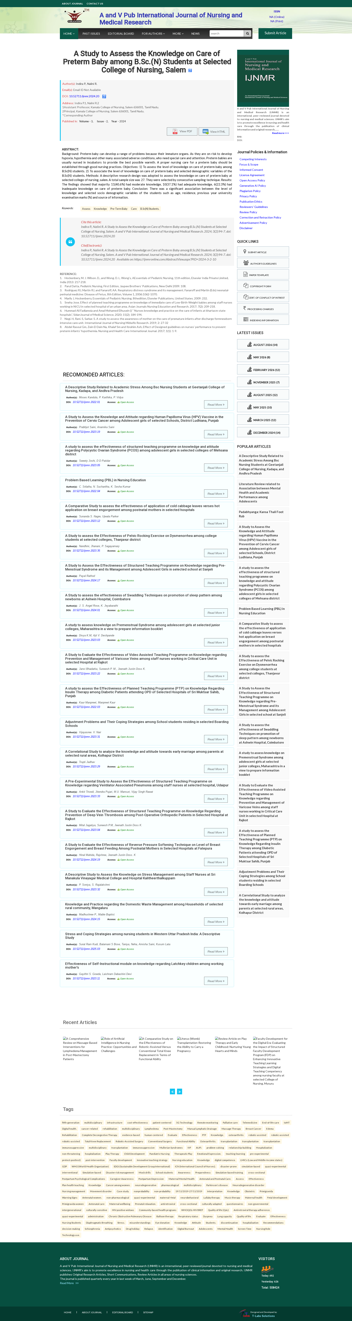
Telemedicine (250, 1122)
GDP (64, 1166)
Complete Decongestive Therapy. (99, 1134)
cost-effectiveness (137, 1122)
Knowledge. (217, 1134)
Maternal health (253, 1197)
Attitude (196, 1222)
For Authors (152, 33)
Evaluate (172, 1134)
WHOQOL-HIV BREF (192, 1209)
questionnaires (235, 1203)
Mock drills (145, 1172)
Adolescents (206, 1228)
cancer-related (89, 1128)
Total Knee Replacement (98, 1141)
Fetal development (277, 1197)
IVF (189, 1147)
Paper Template (258, 275)
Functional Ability (186, 1141)
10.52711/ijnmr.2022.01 (86, 402)
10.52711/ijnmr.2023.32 (86, 889)
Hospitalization (264, 1147)
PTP (204, 1134)
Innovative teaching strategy (152, 1160)
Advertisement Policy (253, 222)
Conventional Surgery (160, 1141)
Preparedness (203, 1172)
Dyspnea (207, 1216)
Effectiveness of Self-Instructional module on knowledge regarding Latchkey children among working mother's (144, 966)
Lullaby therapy (212, 1197)
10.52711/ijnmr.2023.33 (86, 796)
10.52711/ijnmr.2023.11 (86, 978)
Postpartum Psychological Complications (83, 1178)
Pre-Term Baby (118, 208)
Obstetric (250, 1191)
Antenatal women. (92, 1197)
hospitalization (93, 1153)
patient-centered (162, 1122)
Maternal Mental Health (182, 1178)
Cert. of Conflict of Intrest (266, 297)
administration (96, 1216)
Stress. (121, 1222)
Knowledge (100, 208)
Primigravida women (73, 1203)
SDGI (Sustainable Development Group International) (142, 1166)
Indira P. (81, 83)
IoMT (287, 1122)
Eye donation (162, 1222)
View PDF (185, 131)
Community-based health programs (157, 1209)
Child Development (134, 1153)
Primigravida (266, 1191)
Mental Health (225, 1228)
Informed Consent (251, 169)
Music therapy (232, 1197)
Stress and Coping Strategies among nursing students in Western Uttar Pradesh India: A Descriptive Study (142, 936)
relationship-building (240, 1147)
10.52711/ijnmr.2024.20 (84, 96)
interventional (70, 1172)
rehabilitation (110, 1128)
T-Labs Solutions (263, 1316)
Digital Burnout (186, 1228)
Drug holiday (133, 1228)
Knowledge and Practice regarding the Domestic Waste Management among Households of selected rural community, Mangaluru (144, 906)
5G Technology (184, 1122)
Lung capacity (224, 1216)
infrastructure (114, 1122)
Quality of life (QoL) (218, 1209)
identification (165, 1228)
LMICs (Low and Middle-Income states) (261, 1160)
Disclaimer (246, 228)
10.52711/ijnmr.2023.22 (86, 673)
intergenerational (71, 1209)
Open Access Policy (252, 180)
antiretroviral (168, 1203)
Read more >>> (280, 133)
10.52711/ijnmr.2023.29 (86, 766)
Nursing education (182, 1160)
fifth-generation (70, 1122)
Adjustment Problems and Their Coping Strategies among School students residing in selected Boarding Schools (147, 724)
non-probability (162, 1191)
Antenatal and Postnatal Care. (215, 1178)
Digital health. (69, 1128)
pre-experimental (259, 1153)
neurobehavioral (189, 1197)
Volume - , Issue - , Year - (102, 121)
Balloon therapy (165, 1216)
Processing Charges (260, 309)
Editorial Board (121, 33)
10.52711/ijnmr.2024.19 (86, 859)
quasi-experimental (275, 1166)
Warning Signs (69, 1197)
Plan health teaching (73, 1185)
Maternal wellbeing (119, 1203)
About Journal (72, 3)
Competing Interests (253, 159)
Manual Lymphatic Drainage (202, 1128)
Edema (270, 1128)
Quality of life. (244, 1216)
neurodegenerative (145, 1185)
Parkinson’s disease (217, 1185)
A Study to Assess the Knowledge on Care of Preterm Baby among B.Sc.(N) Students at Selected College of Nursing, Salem (147, 61)
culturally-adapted (212, 1203)
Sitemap (148, 1312)
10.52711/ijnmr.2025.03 (86, 948)
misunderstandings (140, 1222)
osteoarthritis (236, 1134)
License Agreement (252, 175)
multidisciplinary (93, 1122)
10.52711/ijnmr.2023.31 (86, 736)
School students (164, 1172)
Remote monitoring (207, 1122)
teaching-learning (235, 1153)
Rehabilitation (69, 1134)
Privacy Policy (248, 196)
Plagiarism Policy (250, 191)
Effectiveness (189, 1134)
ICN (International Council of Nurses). (195, 1166)
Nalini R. (92, 83)
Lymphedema (152, 1128)
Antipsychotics (113, 1228)
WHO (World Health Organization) (90, 1166)
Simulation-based (91, 1172)
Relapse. (148, 1228)
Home (68, 33)
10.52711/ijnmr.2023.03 (86, 639)
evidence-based (131, 1134)
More (177, 33)
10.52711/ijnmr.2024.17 (86, 580)
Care (134, 208)
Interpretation (214, 1191)
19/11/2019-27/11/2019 (188, 1191)
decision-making (71, 1228)
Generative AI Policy (253, 185)
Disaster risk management (120, 1172)
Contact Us (95, 3)
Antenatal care (96, 1203)
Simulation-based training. (229, 1172)
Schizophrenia (92, 1228)
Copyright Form (259, 286)
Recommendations (273, 1222)
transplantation (229, 1141)
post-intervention (95, 1160)
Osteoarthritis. (208, 1141)
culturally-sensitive (96, 1209)
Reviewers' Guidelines (254, 207)
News (195, 33)
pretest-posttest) (71, 1160)
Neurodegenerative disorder (248, 1185)
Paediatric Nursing (159, 1153)
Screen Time (244, 1228)
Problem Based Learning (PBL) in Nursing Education (105, 480)
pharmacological (170, 1185)
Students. (211, 1222)
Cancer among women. (118, 1185)
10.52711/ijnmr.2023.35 (86, 550)
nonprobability (141, 1191)
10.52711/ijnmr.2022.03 (86, 707)
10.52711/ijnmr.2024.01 (86, 610)
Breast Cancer (253, 1128)
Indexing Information (263, 320)
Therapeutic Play (183, 1153)
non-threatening (71, 1153)
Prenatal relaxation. (145, 1203)
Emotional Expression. (209, 1153)
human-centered (154, 1134)
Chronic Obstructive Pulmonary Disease (130, 1216)
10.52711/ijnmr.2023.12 (86, 520)
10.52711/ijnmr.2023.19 (86, 431)
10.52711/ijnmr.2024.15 (86, 919)
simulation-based (251, 1166)
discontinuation (229, 1222)
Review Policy (248, 212)
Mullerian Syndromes (171, 1147)
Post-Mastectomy (173, 1128)
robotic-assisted (257, 1134)
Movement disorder (101, 1191)
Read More (215, 404)
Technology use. (71, 1235)
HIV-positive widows (123, 1209)
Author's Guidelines (262, 263)
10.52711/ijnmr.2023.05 (86, 465)
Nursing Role (263, 1228)
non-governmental (258, 1203)
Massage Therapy (231, 1128)
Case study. (123, 1191)
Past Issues (91, 33)
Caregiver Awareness (122, 1178)
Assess (86, 208)
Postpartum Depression (151, 1178)
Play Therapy (112, 1153)
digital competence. (225, 1160)
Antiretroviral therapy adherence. (252, 1209)
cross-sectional (256, 1172)
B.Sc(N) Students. (149, 208)
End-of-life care (270, 1122)
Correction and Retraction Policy (260, 217)
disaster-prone (228, 1166)
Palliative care (230, 1122)
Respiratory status (188, 1216)
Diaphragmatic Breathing (99, 1222)
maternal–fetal (168, 1197)
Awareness (184, 1172)
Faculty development (121, 1160)
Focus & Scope (249, 164)
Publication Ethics (251, 201)
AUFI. (199, 1147)
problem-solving (215, 1147)
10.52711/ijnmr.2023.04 (86, 829)
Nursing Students (71, 1222)
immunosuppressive (73, 1147)
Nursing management (73, 1191)
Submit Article (275, 33)
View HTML (217, 131)
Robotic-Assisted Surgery (129, 1141)
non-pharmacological (118, 1197)
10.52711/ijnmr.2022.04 (86, 491)
